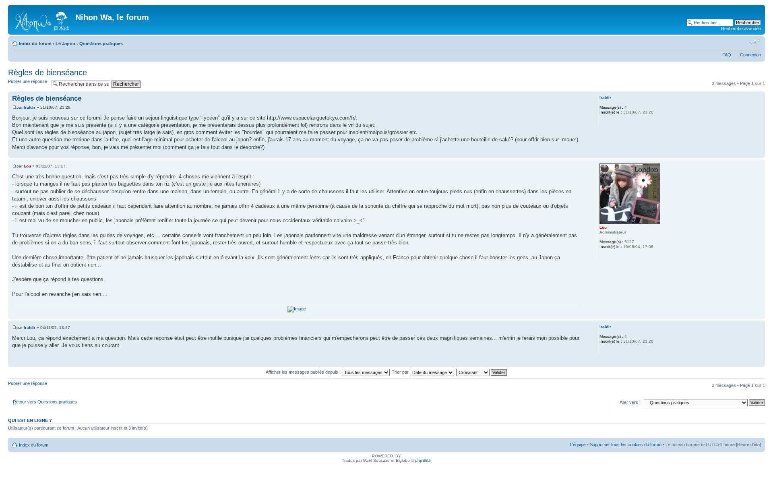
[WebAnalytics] (386, 471)
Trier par (401, 372)
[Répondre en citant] (572, 97)
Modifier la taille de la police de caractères (755, 41)
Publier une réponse (27, 81)
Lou (27, 166)
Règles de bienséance (47, 72)
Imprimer (742, 41)
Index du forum (35, 43)
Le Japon (65, 43)
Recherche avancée (741, 28)
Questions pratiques (101, 43)
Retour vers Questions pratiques (45, 401)
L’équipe (578, 444)
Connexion (750, 54)
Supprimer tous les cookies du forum (625, 444)
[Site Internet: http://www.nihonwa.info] (603, 257)
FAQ (726, 54)
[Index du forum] (42, 20)
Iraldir (29, 107)
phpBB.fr (423, 460)
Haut (758, 153)
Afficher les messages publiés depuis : (304, 372)
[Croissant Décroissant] (482, 372)
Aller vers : (630, 402)
